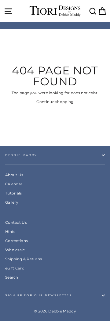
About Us (14, 175)
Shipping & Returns (23, 259)
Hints (10, 231)
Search (11, 277)
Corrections (16, 240)
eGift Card (14, 268)
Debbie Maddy (21, 155)
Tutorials (13, 193)
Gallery (11, 202)
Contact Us (16, 222)
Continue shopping (54, 101)
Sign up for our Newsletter (38, 295)
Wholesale (15, 250)
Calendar (13, 184)
